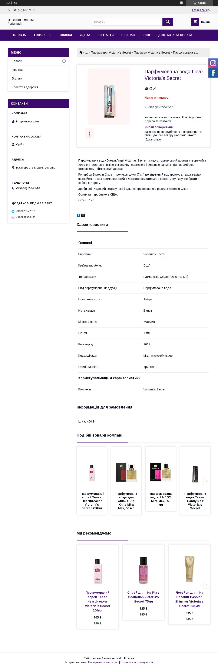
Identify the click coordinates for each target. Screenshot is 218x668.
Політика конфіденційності (136, 662)
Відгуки (17, 78)
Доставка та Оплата (175, 35)
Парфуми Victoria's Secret (152, 52)
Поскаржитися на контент (103, 662)
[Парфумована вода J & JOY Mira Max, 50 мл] (161, 468)
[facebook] (78, 216)
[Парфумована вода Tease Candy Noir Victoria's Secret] (195, 468)
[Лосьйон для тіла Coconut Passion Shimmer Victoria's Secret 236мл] (189, 566)
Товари (39, 35)
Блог (146, 35)
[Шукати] (167, 22)
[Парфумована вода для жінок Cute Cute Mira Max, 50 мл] (126, 468)
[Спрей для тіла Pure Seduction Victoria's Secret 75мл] (143, 566)
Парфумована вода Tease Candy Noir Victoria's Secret (195, 501)
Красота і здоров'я (25, 87)
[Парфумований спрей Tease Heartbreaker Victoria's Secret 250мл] (92, 468)
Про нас (128, 35)
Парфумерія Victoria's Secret (111, 52)
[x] (83, 216)
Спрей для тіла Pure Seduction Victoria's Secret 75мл (143, 597)
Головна (18, 35)
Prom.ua (129, 658)
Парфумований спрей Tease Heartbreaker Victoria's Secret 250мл (93, 501)
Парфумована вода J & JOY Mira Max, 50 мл (161, 499)
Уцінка (85, 35)
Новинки (64, 35)
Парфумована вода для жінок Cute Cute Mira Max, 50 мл (126, 501)
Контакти (106, 35)
